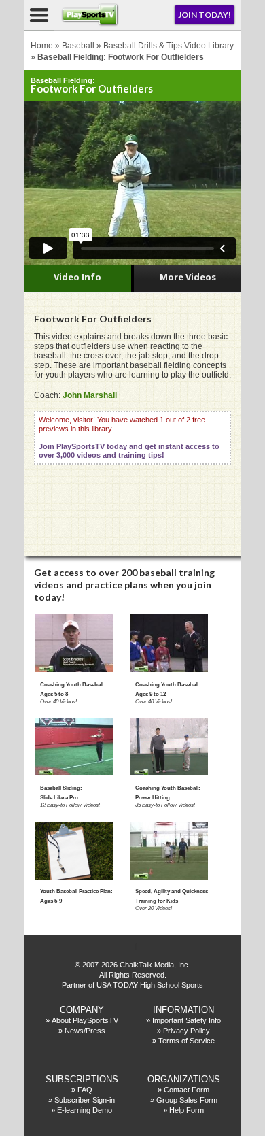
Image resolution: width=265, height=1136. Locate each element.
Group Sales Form (186, 1100)
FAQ (84, 1090)
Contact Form (186, 1090)
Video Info (77, 277)
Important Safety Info (186, 1020)
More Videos (188, 277)
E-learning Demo (84, 1110)
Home (42, 45)
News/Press (85, 1030)
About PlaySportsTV (85, 1020)
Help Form (186, 1110)
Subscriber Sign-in (84, 1100)
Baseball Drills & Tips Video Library (168, 45)
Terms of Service (186, 1041)
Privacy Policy (186, 1030)
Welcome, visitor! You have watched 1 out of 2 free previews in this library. (129, 437)
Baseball (78, 45)
